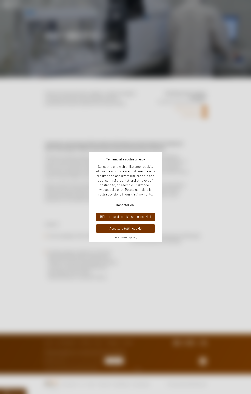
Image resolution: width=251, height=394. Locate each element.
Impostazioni (125, 205)
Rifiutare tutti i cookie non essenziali (125, 217)
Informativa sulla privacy (125, 237)
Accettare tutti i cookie (125, 228)
